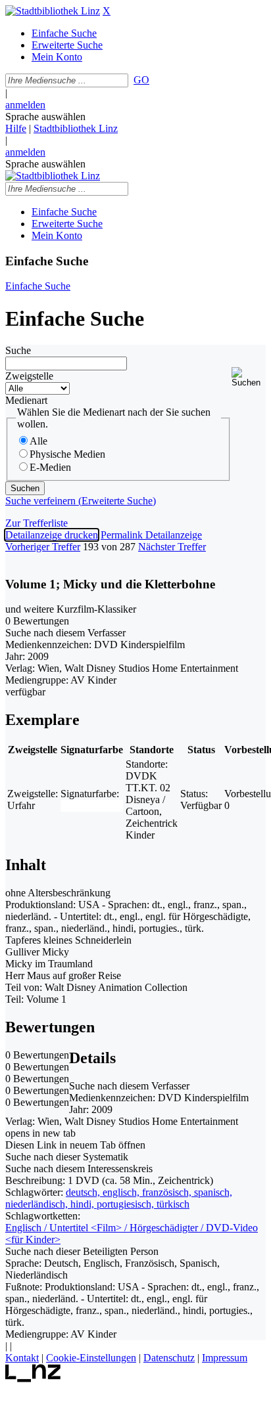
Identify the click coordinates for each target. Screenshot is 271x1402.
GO (141, 79)
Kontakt (22, 1357)
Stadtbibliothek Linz (76, 128)
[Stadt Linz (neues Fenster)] (33, 1378)
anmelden (25, 104)
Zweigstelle (29, 376)
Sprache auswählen (45, 116)
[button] (249, 377)
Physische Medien (67, 454)
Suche (18, 350)
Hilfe (15, 128)
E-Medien (50, 467)
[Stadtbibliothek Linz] (52, 10)
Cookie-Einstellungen (91, 1357)
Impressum (224, 1357)
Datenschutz (169, 1357)
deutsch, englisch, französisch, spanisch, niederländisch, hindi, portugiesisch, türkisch (118, 1198)
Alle (38, 441)
